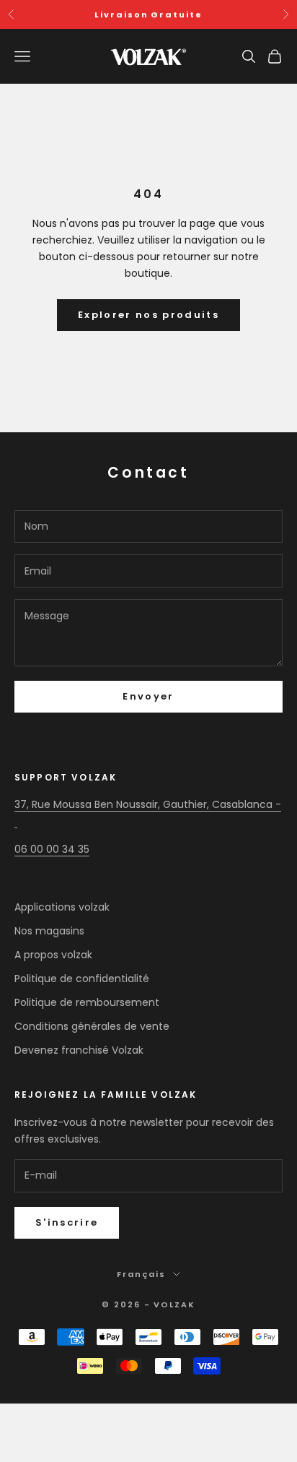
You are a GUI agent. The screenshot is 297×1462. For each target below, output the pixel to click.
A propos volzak (53, 954)
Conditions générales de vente (91, 1026)
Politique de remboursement (86, 1002)
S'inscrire (66, 1222)
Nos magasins (49, 931)
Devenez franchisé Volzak (78, 1050)
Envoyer (148, 696)
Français (141, 1274)
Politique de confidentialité (81, 978)
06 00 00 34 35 (51, 849)
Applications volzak (62, 907)
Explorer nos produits (148, 315)
